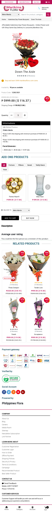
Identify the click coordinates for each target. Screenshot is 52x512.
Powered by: (8, 398)
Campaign (6, 467)
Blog (3, 421)
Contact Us (7, 479)
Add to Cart (10, 218)
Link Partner (6, 436)
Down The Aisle (36, 19)
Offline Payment (8, 455)
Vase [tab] (5, 169)
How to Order (7, 452)
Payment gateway (10, 349)
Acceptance (38, 334)
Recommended (9, 2)
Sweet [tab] (29, 165)
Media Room (6, 427)
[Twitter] (9, 392)
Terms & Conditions (9, 464)
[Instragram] (13, 392)
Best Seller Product (24, 2)
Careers (5, 424)
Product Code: (10, 92)
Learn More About (10, 442)
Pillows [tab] (21, 165)
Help (49, 2)
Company (6, 414)
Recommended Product (11, 470)
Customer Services (10, 494)
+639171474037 (12, 486)
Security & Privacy (8, 461)
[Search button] (48, 14)
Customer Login (8, 449)
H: (25, 150)
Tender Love (38, 288)
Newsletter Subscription (11, 433)
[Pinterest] (18, 392)
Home (4, 19)
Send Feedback (10, 483)
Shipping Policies (8, 458)
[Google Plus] (23, 392)
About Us (5, 418)
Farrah (14, 334)
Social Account (9, 386)
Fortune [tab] (12, 165)
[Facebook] (4, 392)
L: (7, 150)
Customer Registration (10, 446)
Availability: (12, 87)
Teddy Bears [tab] (40, 165)
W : (15, 150)
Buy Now (30, 218)
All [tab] (4, 165)
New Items (36, 2)
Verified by (7, 371)
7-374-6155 (10, 489)
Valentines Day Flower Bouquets (18, 19)
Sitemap (5, 430)
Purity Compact (14, 288)
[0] (45, 507)
